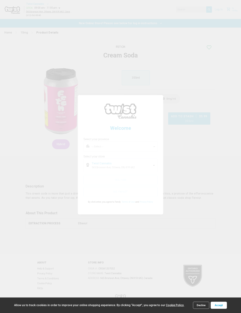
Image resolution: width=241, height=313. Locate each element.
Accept (219, 305)
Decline (201, 305)
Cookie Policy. (175, 305)
